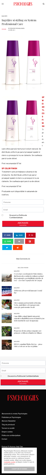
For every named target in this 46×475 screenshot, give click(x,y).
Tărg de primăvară (8, 424)
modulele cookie (9, 462)
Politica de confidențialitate (11, 435)
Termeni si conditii (8, 428)
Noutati (4, 16)
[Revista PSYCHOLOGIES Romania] (23, 4)
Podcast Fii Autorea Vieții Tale (12, 446)
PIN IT (24, 95)
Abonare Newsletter (9, 421)
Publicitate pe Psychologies (11, 417)
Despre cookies (7, 432)
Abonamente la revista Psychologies (14, 413)
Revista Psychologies (17, 28)
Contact (4, 439)
